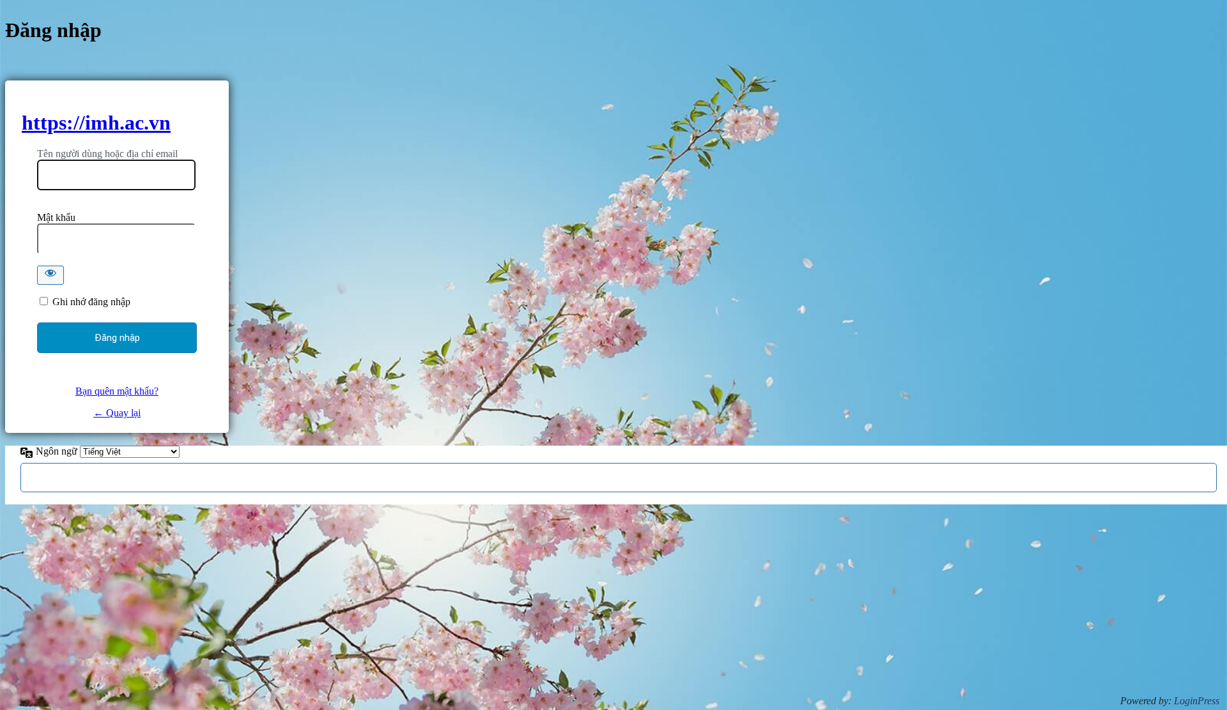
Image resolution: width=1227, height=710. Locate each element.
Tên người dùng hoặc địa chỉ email (107, 153)
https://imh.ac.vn (96, 122)
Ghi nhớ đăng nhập (91, 301)
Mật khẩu (56, 217)
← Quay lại (117, 412)
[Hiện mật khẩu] (50, 275)
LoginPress (1196, 700)
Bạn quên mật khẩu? (116, 391)
